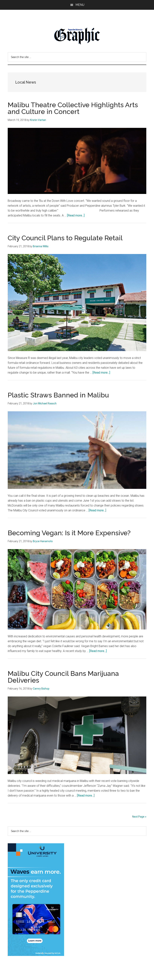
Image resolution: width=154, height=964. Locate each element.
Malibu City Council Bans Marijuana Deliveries (63, 676)
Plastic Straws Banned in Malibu (58, 395)
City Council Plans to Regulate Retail (65, 238)
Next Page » (139, 816)
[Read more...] (76, 215)
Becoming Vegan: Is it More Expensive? (69, 533)
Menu (79, 5)
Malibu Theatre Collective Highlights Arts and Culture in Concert (73, 108)
